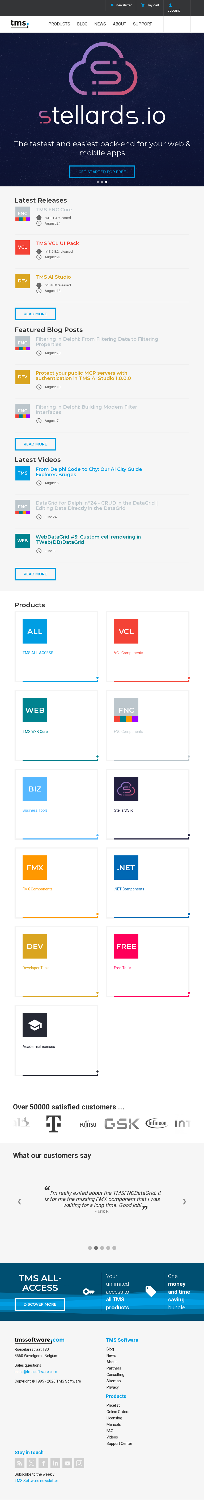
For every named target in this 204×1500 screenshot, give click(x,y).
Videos (112, 1437)
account (174, 10)
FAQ (110, 1431)
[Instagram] (79, 1463)
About (119, 24)
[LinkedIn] (55, 1463)
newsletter (124, 5)
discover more (40, 1304)
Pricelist (113, 1405)
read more (35, 314)
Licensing (114, 1418)
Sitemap (114, 1381)
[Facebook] (43, 1463)
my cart (153, 5)
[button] (98, 182)
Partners (114, 1368)
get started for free (102, 171)
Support (142, 24)
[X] (31, 1463)
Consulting (115, 1374)
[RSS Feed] (19, 1463)
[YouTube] (67, 1463)
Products (59, 24)
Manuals (114, 1424)
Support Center (119, 1443)
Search (177, 24)
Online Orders (118, 1412)
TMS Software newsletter (36, 1481)
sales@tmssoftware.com (36, 1372)
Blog (82, 24)
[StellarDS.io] (126, 790)
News (100, 24)
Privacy (113, 1387)
